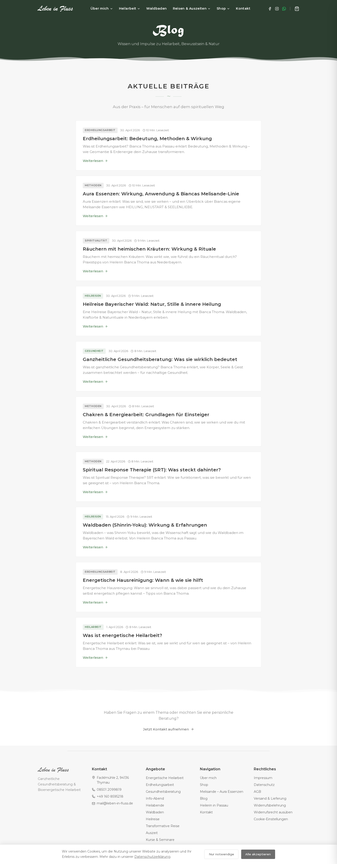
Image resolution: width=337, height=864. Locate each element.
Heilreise (153, 819)
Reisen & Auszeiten (190, 8)
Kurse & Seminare (160, 840)
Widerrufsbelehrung (270, 805)
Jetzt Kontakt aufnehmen (166, 729)
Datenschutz (264, 785)
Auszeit (152, 833)
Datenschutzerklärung (152, 857)
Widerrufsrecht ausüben (273, 812)
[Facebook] (270, 9)
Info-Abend (155, 798)
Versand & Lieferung (270, 798)
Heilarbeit (127, 8)
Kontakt (243, 8)
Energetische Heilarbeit (165, 778)
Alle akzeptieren (258, 854)
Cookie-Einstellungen (271, 819)
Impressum (263, 778)
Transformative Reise (163, 826)
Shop (221, 8)
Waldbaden (156, 8)
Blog (203, 798)
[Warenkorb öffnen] (297, 8)
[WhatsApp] (284, 9)
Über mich (100, 8)
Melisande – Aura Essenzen (221, 792)
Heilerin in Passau (214, 805)
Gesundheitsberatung (163, 792)
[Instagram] (277, 9)
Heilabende (155, 805)
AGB (257, 792)
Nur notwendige (221, 854)
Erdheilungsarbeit (160, 785)
